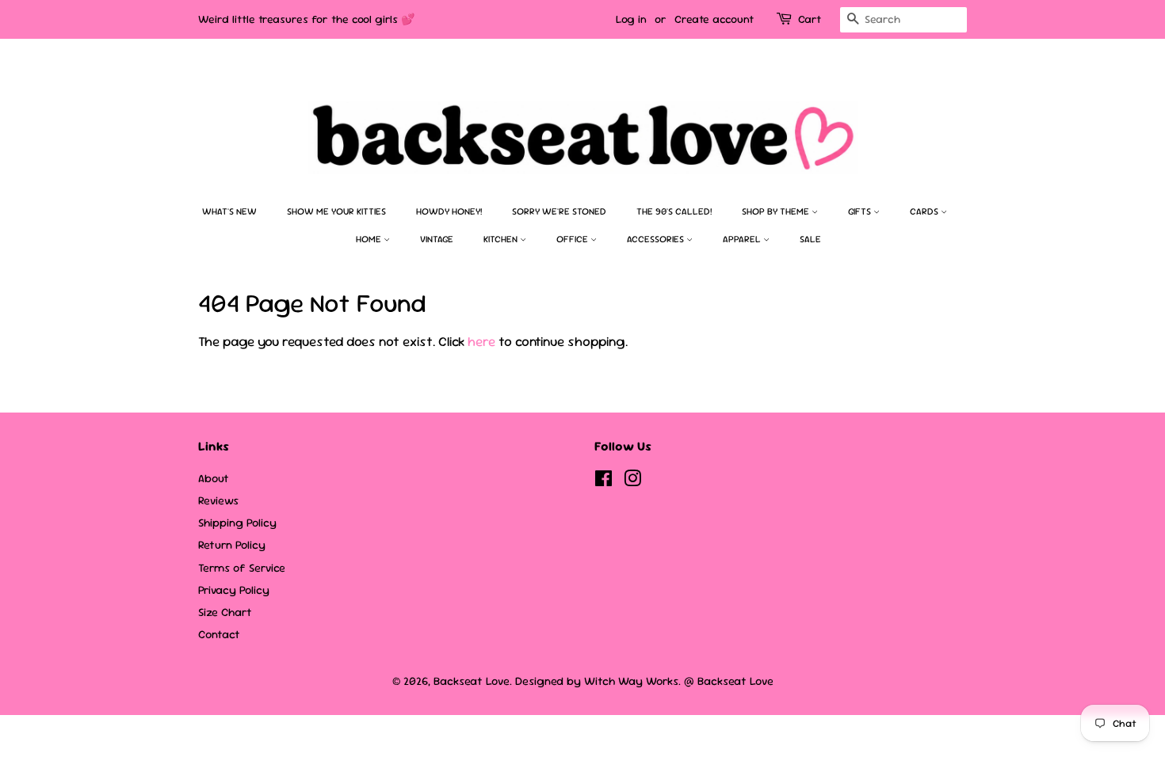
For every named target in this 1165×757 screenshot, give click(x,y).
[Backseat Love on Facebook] (603, 481)
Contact (219, 634)
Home (370, 239)
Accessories (656, 239)
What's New (229, 211)
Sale (810, 239)
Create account (714, 19)
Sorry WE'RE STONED (559, 211)
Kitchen (501, 239)
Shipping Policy (237, 522)
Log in (631, 19)
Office (573, 239)
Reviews (218, 500)
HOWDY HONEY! (449, 211)
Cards (925, 211)
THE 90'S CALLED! (674, 211)
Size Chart (225, 612)
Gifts (860, 211)
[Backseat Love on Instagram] (632, 481)
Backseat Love (472, 681)
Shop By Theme (777, 211)
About (213, 478)
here (481, 341)
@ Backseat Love (728, 681)
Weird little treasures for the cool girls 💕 (306, 19)
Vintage (436, 239)
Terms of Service (241, 568)
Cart (809, 19)
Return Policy (231, 545)
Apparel (743, 239)
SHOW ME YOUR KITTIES (336, 211)
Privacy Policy (233, 590)
